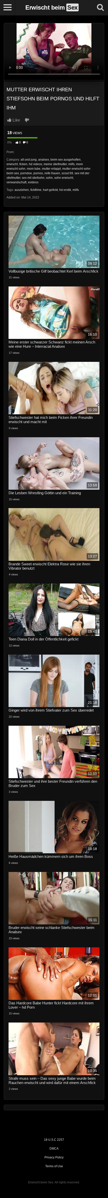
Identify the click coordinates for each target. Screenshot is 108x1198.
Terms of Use (54, 1166)
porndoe (26, 173)
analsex (43, 159)
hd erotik (65, 190)
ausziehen (22, 190)
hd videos (35, 164)
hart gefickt (50, 190)
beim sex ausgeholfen (65, 159)
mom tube (33, 168)
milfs (71, 164)
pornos (38, 173)
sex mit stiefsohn (33, 178)
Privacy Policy (54, 1157)
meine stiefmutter (55, 164)
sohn (49, 178)
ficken (23, 164)
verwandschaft (16, 182)
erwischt (12, 164)
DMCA (54, 1148)
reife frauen (52, 173)
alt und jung (29, 159)
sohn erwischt (63, 178)
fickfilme (35, 190)
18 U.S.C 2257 (54, 1140)
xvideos (33, 182)
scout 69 (67, 173)
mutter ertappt (51, 168)
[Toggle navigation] (7, 7)
